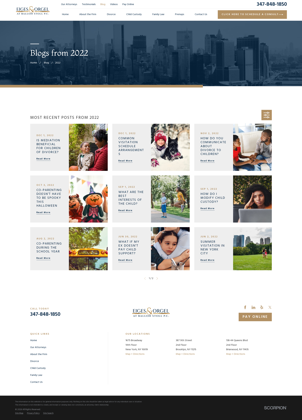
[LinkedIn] (253, 307)
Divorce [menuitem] (111, 14)
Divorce (34, 361)
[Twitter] (270, 307)
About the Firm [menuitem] (87, 14)
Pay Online (128, 4)
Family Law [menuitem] (158, 14)
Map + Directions (135, 354)
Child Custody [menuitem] (134, 14)
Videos (114, 4)
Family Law (36, 375)
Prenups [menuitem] (179, 14)
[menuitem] (19, 413)
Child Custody (38, 368)
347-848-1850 (272, 4)
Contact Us (36, 382)
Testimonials (89, 4)
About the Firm (38, 354)
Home (33, 340)
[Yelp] (262, 307)
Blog (102, 4)
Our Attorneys (69, 4)
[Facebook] (245, 307)
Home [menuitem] (65, 14)
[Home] (32, 10)
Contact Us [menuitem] (201, 14)
